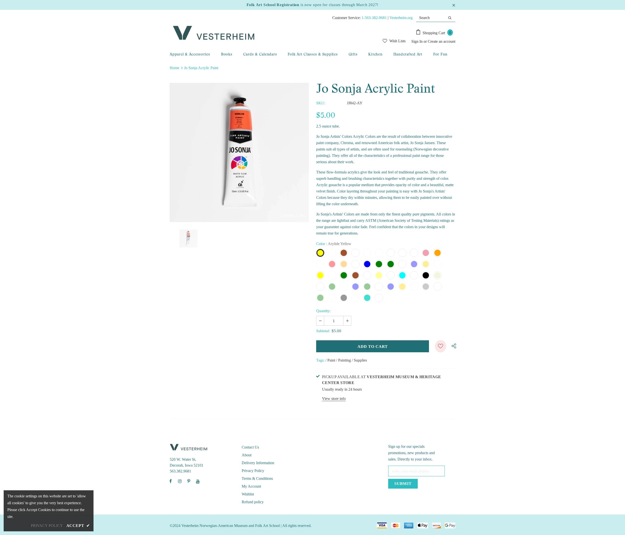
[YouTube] (197, 481)
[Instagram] (179, 481)
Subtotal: (323, 331)
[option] (239, 152)
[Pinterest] (188, 481)
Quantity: (323, 311)
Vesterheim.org (401, 18)
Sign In (417, 41)
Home (174, 68)
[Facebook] (170, 481)
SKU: (320, 103)
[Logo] (260, 33)
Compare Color (292, 215)
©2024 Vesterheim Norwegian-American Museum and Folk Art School (225, 526)
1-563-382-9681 (374, 18)
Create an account (441, 41)
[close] (453, 4)
